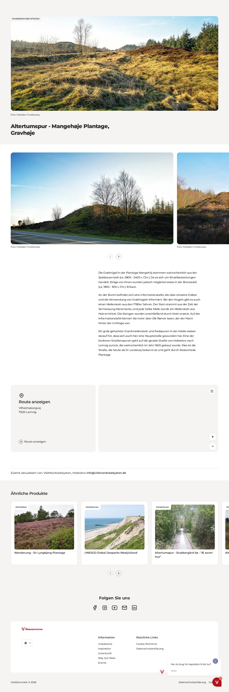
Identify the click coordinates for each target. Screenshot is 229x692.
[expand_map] (212, 391)
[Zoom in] (213, 437)
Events (102, 662)
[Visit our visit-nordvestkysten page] (134, 608)
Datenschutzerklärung (150, 648)
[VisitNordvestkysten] (32, 629)
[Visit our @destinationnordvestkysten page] (115, 608)
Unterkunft (105, 653)
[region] (158, 418)
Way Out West (106, 658)
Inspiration (104, 648)
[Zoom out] (213, 446)
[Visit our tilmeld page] (124, 608)
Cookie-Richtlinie (146, 643)
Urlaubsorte (105, 643)
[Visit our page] (95, 608)
